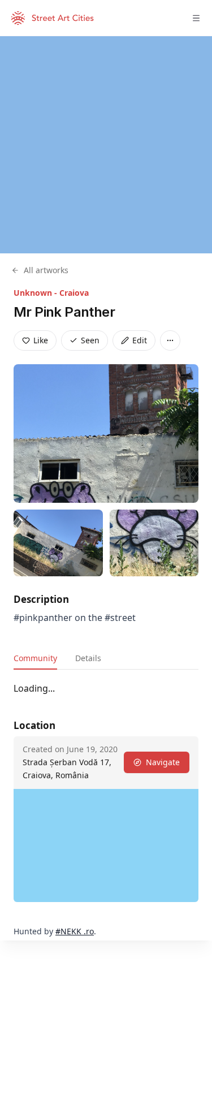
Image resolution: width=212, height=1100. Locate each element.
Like (40, 340)
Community (35, 658)
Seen (90, 340)
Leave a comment (112, 709)
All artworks (46, 270)
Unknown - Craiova (51, 292)
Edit (139, 340)
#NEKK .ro (74, 1074)
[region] (106, 144)
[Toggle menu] (196, 18)
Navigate (163, 905)
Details (88, 658)
